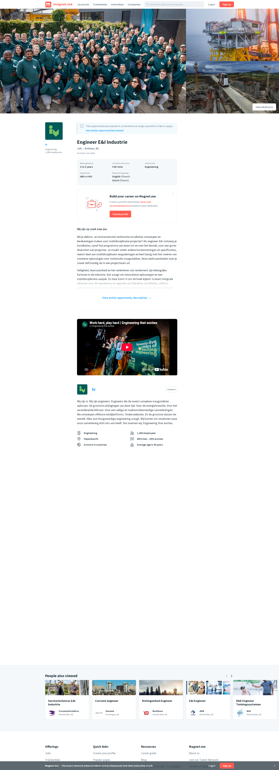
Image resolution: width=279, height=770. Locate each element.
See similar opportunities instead (105, 130)
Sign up (226, 4)
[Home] (59, 4)
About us (194, 753)
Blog (144, 760)
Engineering (151, 166)
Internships (117, 4)
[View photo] (93, 61)
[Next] (231, 676)
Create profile (120, 214)
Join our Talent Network (203, 760)
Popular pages (101, 760)
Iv (46, 144)
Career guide (148, 753)
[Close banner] (172, 194)
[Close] (274, 765)
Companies (134, 4)
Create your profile (104, 753)
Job (79, 148)
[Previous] (226, 676)
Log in (211, 4)
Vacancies (83, 4)
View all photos (264, 107)
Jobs (48, 753)
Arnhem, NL (92, 148)
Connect (171, 389)
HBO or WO (86, 176)
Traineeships (100, 4)
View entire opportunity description (124, 298)
